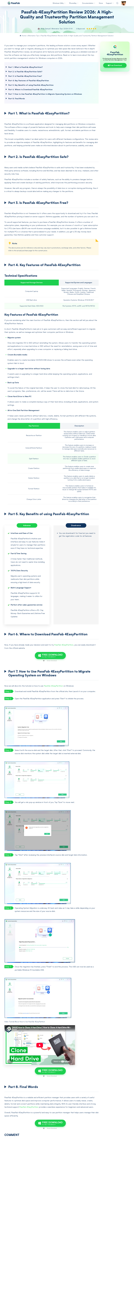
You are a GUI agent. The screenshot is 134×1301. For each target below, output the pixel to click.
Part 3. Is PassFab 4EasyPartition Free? (25, 76)
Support (109, 3)
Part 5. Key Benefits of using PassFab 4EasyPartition (31, 85)
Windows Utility (58, 3)
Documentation (87, 3)
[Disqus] (51, 1163)
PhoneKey (73, 3)
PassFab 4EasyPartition (63, 645)
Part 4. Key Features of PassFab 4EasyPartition (28, 80)
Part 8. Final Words (16, 98)
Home (24, 36)
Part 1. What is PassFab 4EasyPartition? (25, 67)
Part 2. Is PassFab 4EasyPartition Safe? (25, 71)
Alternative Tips (57, 29)
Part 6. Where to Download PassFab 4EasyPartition (30, 89)
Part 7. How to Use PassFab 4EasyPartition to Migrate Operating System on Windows (45, 94)
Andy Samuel (45, 29)
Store (101, 3)
